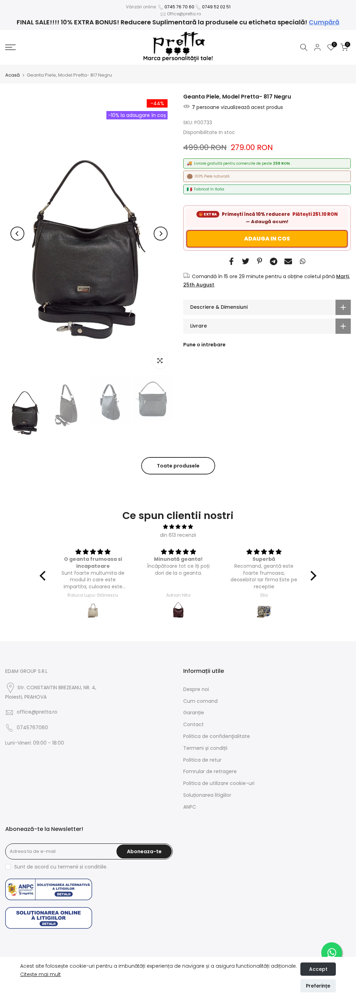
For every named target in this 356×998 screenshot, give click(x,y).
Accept (318, 969)
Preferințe (318, 985)
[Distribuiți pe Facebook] (231, 261)
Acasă (12, 75)
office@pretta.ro (37, 711)
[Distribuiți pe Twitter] (245, 261)
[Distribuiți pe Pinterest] (259, 261)
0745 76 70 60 (179, 7)
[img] (178, 526)
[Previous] (17, 234)
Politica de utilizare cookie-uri (218, 783)
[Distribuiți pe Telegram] (273, 261)
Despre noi (196, 689)
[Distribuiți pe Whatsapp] (302, 261)
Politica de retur (202, 759)
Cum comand (200, 701)
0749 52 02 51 (216, 7)
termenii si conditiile (82, 866)
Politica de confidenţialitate (216, 736)
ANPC (189, 806)
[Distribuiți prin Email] (288, 261)
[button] (44, 576)
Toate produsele (178, 465)
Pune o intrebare (204, 344)
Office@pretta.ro (184, 14)
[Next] (161, 234)
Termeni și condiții (205, 748)
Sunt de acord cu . (60, 866)
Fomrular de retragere (210, 771)
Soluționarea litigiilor (207, 795)
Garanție (193, 712)
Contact (193, 724)
